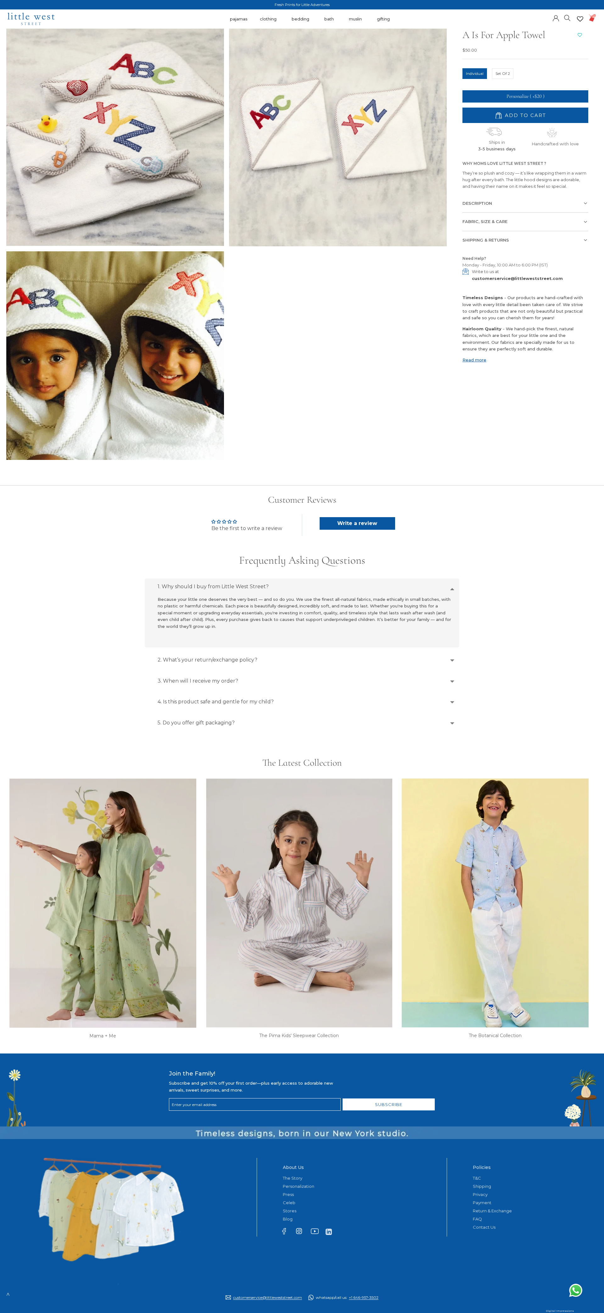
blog (288, 1218)
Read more (474, 359)
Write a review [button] (357, 523)
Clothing (268, 22)
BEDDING (300, 22)
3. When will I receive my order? (198, 681)
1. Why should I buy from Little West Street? (213, 586)
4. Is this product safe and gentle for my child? (216, 702)
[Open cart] (592, 18)
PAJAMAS (238, 22)
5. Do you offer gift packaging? (196, 723)
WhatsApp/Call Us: (347, 1297)
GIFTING (383, 22)
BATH (329, 22)
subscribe (388, 1104)
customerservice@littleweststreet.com (517, 278)
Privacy (480, 1194)
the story (292, 1178)
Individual (475, 73)
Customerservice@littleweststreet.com (267, 1297)
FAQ (477, 1218)
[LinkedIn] (331, 1231)
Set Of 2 (502, 73)
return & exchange (492, 1210)
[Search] (567, 17)
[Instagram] (302, 1232)
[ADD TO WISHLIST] (579, 35)
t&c (477, 1178)
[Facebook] (287, 1232)
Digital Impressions (560, 1310)
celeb (289, 1202)
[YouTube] (316, 1232)
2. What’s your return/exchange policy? (207, 660)
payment (482, 1202)
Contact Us (484, 1227)
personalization (298, 1186)
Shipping (482, 1186)
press (288, 1194)
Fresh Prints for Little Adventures (302, 5)
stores (289, 1210)
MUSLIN (355, 22)
